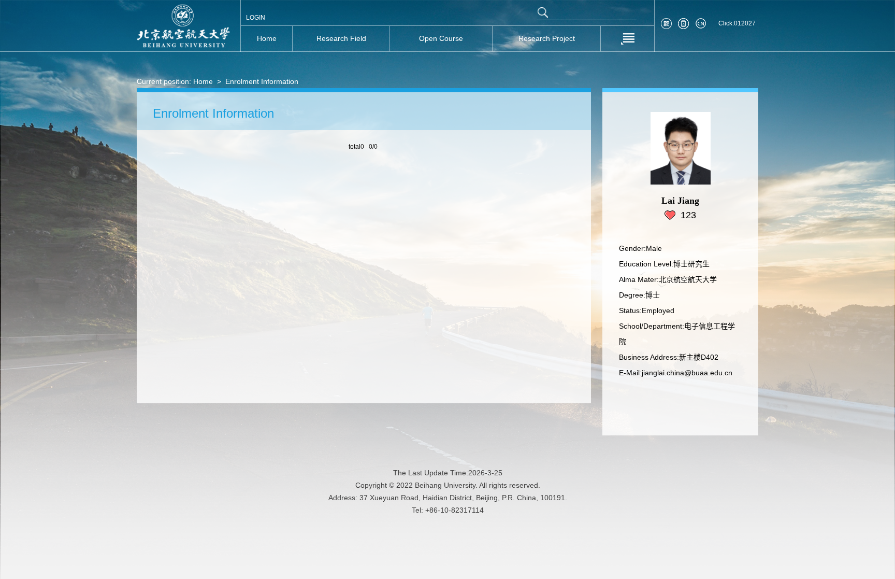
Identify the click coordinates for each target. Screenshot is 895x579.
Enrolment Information (261, 81)
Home (203, 81)
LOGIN (255, 17)
